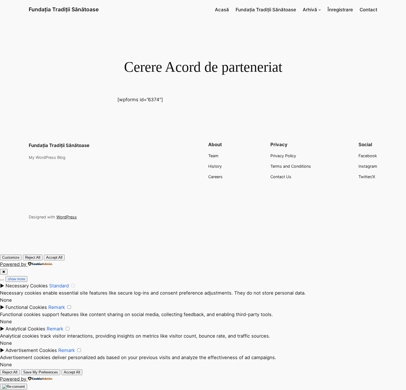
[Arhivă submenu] (319, 9)
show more (16, 279)
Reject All (32, 257)
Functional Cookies (26, 307)
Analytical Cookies (25, 329)
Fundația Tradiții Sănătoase (64, 9)
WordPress (66, 217)
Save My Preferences (40, 372)
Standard (59, 286)
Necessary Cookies (27, 286)
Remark (56, 307)
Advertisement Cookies (31, 350)
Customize (10, 257)
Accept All (54, 257)
